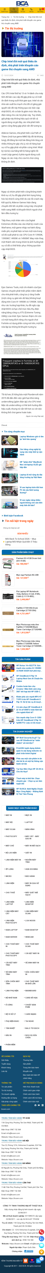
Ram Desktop (31, 930)
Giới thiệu (5, 1060)
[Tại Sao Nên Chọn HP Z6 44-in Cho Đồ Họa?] (8, 771)
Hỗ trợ (31, 11)
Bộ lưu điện (11, 853)
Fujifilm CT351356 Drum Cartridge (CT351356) (27, 609)
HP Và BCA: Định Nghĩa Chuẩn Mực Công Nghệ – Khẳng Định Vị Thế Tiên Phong (29, 791)
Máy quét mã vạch (31, 894)
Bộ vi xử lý (11, 1014)
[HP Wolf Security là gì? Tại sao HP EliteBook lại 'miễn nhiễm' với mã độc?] (8, 740)
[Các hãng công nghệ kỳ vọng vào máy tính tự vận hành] (9, 453)
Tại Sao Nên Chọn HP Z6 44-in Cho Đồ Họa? (29, 770)
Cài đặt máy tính (11, 964)
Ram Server (11, 937)
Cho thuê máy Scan (32, 945)
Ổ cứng (9, 1005)
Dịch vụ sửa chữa (31, 1036)
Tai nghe (29, 1021)
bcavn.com (5, 1109)
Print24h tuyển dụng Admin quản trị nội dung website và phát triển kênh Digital (29, 751)
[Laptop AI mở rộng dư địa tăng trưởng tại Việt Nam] (9, 478)
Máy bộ (9, 822)
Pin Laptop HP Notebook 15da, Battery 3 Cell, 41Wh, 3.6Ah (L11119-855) (28, 594)
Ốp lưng (10, 869)
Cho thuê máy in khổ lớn (32, 982)
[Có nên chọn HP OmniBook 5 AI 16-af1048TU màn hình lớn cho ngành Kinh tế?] (8, 709)
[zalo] (41, 1238)
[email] (41, 1245)
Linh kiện (10, 883)
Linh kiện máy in (13, 860)
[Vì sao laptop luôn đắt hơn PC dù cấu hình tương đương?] (9, 491)
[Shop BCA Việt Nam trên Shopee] (25, 1260)
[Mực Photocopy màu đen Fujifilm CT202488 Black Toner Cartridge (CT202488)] (8, 629)
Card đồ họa (31, 998)
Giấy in (28, 853)
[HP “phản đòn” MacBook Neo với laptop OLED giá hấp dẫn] (9, 466)
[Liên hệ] (41, 1252)
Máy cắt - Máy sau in (32, 837)
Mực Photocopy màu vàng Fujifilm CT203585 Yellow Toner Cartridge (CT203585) (29, 643)
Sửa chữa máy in (32, 973)
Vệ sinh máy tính (11, 973)
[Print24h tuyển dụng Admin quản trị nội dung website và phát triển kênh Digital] (8, 750)
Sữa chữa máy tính (13, 982)
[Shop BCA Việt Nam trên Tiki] (38, 1260)
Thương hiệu (28, 1060)
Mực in (28, 815)
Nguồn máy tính (30, 861)
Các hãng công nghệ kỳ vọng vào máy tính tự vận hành (31, 452)
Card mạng (30, 1014)
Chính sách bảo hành (31, 1094)
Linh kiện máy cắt (12, 912)
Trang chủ (5, 17)
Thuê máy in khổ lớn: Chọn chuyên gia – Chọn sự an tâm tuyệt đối (29, 781)
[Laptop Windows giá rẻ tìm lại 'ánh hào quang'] (9, 440)
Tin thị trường (18, 17)
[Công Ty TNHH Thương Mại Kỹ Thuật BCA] (22, 3)
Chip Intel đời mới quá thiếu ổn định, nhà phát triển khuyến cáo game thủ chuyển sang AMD (21, 20)
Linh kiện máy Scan (31, 912)
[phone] (41, 1232)
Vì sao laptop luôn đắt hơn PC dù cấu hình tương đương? (31, 490)
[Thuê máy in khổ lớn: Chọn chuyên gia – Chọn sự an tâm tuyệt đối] (8, 781)
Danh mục (4, 11)
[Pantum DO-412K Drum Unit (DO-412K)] (8, 563)
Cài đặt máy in (32, 953)
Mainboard (30, 991)
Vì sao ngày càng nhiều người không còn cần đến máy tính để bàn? (31, 502)
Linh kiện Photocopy (11, 922)
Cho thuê (10, 893)
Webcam (29, 937)
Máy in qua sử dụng (32, 884)
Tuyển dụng (5, 1064)
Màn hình (29, 829)
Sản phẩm (27, 1064)
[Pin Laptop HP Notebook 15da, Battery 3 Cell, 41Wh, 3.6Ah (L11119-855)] (8, 596)
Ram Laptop (12, 930)
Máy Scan (10, 829)
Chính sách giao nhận (31, 1090)
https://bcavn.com (16, 1137)
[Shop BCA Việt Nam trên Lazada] (32, 1260)
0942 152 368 (28, 1240)
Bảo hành (30, 876)
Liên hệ (4, 1071)
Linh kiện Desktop (29, 903)
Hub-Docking (31, 869)
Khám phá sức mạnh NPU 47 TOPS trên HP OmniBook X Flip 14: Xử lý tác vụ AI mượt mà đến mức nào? (28, 699)
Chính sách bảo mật (31, 1102)
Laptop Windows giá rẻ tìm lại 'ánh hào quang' (32, 437)
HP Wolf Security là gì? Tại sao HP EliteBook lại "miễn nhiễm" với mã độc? (28, 740)
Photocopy (11, 836)
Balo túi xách (32, 1028)
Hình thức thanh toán (31, 1087)
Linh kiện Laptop (10, 903)
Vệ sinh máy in (32, 963)
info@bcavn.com (13, 1133)
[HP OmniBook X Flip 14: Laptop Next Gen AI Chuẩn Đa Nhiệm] (8, 678)
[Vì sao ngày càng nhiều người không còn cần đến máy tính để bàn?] (9, 504)
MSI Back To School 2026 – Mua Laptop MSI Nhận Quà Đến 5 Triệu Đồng (21, 542)
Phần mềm (10, 1045)
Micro (9, 876)
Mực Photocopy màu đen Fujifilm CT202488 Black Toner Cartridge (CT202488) (29, 627)
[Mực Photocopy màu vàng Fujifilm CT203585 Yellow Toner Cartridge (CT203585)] (8, 646)
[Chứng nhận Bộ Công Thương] (28, 1251)
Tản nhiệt (10, 1028)
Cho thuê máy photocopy (12, 954)
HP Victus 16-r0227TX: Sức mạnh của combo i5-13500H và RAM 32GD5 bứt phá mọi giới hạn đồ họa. (28, 668)
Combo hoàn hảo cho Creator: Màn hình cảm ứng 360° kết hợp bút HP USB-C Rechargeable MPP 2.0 (28, 689)
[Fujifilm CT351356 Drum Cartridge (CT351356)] (8, 613)
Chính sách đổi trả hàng (32, 1098)
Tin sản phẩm (6, 1087)
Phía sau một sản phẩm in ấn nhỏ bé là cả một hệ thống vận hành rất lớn (29, 761)
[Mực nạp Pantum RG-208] (8, 580)
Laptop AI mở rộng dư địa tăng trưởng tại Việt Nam (31, 476)
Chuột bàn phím (30, 1006)
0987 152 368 (15, 1129)
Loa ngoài (30, 921)
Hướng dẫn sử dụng (9, 1098)
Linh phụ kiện (12, 991)
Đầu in (9, 1035)
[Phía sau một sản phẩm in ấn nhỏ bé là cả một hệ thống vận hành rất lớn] (8, 761)
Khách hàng (6, 1068)
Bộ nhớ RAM (11, 998)
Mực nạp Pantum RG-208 (27, 575)
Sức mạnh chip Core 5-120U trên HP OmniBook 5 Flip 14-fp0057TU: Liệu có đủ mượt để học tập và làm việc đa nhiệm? (29, 720)
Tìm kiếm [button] (14, 11)
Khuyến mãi (27, 1071)
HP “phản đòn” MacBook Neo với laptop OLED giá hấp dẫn (31, 464)
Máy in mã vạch (32, 846)
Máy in (9, 815)
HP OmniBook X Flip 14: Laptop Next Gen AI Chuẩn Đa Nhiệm (29, 678)
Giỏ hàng (40, 10)
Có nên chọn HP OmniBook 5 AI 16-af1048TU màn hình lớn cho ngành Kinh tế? (29, 710)
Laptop (29, 822)
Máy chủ (10, 846)
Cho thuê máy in (12, 945)
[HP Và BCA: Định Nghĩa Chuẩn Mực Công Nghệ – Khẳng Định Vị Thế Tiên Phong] (8, 791)
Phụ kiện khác (12, 1021)
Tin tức (23, 11)
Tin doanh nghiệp (8, 1094)
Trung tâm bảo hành (31, 1068)
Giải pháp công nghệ (9, 1102)
